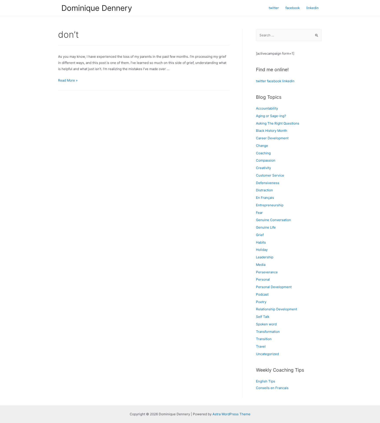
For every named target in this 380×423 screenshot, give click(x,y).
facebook (274, 81)
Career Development (272, 138)
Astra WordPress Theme (231, 414)
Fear (259, 213)
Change (262, 145)
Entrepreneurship (269, 205)
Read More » (68, 80)
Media (260, 265)
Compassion (265, 160)
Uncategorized (267, 354)
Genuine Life (266, 227)
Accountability (267, 108)
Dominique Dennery (96, 8)
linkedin (288, 81)
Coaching (263, 153)
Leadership (264, 257)
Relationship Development (276, 309)
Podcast (262, 294)
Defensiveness (267, 183)
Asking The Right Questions (277, 123)
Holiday (262, 250)
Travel (261, 346)
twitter (261, 81)
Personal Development (274, 287)
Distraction (264, 190)
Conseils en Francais (272, 388)
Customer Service (270, 175)
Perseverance (267, 272)
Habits (261, 242)
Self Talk (262, 317)
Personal (263, 279)
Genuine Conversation (273, 220)
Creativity (263, 168)
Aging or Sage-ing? (271, 116)
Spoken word (266, 324)
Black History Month (271, 131)
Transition (264, 339)
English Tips (265, 381)
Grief (260, 235)
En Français (265, 198)
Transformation (268, 332)
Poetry (261, 302)
